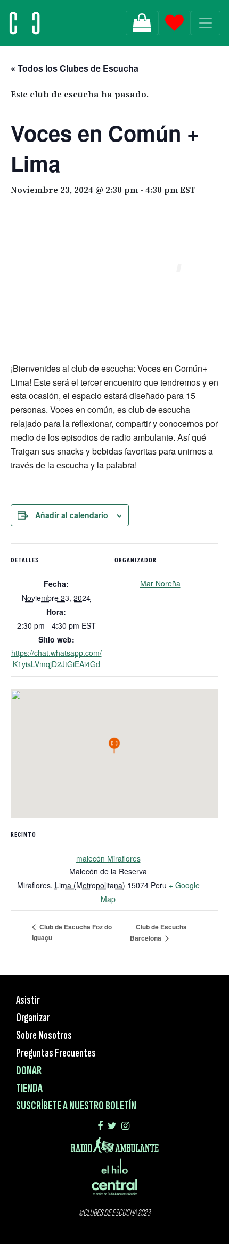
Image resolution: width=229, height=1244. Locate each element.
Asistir (28, 1000)
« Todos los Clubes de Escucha (74, 68)
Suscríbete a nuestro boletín (76, 1106)
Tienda (29, 1088)
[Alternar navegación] (205, 23)
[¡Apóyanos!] (142, 23)
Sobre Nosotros (44, 1035)
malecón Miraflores (108, 858)
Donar (29, 1070)
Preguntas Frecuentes (56, 1053)
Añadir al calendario (71, 515)
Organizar (33, 1018)
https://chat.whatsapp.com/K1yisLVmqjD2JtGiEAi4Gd (56, 658)
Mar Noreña (160, 583)
